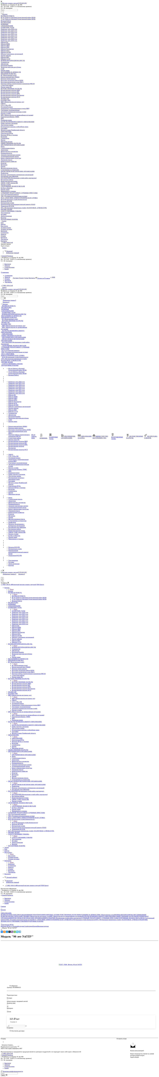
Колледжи (21, 926)
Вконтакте (7, 264)
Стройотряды (28, 926)
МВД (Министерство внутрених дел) (23, 698)
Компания (11, 864)
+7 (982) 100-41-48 (7, 242)
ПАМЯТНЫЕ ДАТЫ (18, 611)
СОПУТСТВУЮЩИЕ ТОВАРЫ (22, 837)
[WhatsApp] (15, 932)
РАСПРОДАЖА (19, 915)
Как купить (11, 855)
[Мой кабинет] (1, 576)
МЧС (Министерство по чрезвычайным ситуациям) (28, 715)
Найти (3, 1075)
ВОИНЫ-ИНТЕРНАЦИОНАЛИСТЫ (24, 647)
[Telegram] (20, 932)
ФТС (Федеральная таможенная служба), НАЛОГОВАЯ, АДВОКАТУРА (119, 919)
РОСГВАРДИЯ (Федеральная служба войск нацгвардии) (30, 794)
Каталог (10, 591)
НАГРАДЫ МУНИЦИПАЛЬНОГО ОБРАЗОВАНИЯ (28, 725)
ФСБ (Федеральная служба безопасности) (25, 822)
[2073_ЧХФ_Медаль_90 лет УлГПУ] (79, 964)
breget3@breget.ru (7, 256)
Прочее (34, 926)
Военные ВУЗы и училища (9, 926)
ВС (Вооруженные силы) (20, 665)
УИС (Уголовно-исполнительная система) (19, 919)
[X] (9, 932)
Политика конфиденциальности (13, 1071)
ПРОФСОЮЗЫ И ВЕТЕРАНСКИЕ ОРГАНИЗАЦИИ (29, 784)
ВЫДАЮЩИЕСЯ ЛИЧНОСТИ (89, 915)
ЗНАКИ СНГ (12, 916)
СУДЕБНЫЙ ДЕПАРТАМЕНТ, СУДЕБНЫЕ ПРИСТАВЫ (99, 918)
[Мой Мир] (7, 932)
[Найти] (2, 12)
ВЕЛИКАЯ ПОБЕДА (18, 596)
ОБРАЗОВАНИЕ (17, 738)
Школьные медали (43, 926)
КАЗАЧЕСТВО (21, 916)
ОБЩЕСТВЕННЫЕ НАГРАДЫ (126, 916)
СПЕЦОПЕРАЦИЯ (38, 915)
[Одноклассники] (4, 932)
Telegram (7, 265)
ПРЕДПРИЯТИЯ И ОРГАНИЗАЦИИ (24, 755)
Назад (12, 589)
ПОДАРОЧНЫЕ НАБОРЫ (34, 921)
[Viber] (12, 932)
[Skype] (17, 932)
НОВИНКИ (28, 915)
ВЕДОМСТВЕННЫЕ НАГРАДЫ (22, 682)
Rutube (6, 269)
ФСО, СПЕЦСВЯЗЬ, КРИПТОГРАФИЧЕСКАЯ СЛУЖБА (51, 919)
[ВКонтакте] (2, 932)
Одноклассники (9, 267)
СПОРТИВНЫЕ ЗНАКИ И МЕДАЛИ (24, 806)
